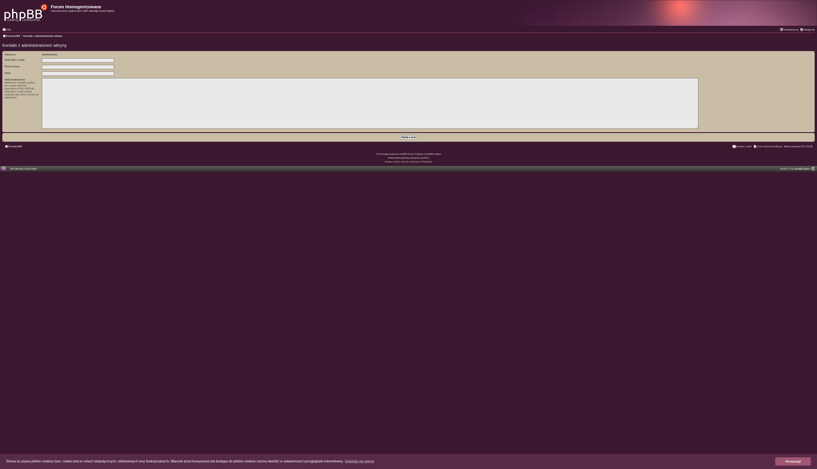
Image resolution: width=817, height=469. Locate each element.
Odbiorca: (10, 54)
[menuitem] (6, 29)
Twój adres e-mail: (14, 60)
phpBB (402, 154)
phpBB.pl (424, 158)
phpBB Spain (802, 168)
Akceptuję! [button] (793, 461)
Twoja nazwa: (12, 66)
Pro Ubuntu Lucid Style (23, 168)
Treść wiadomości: (15, 79)
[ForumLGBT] (26, 11)
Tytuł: (7, 73)
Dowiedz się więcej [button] (359, 461)
